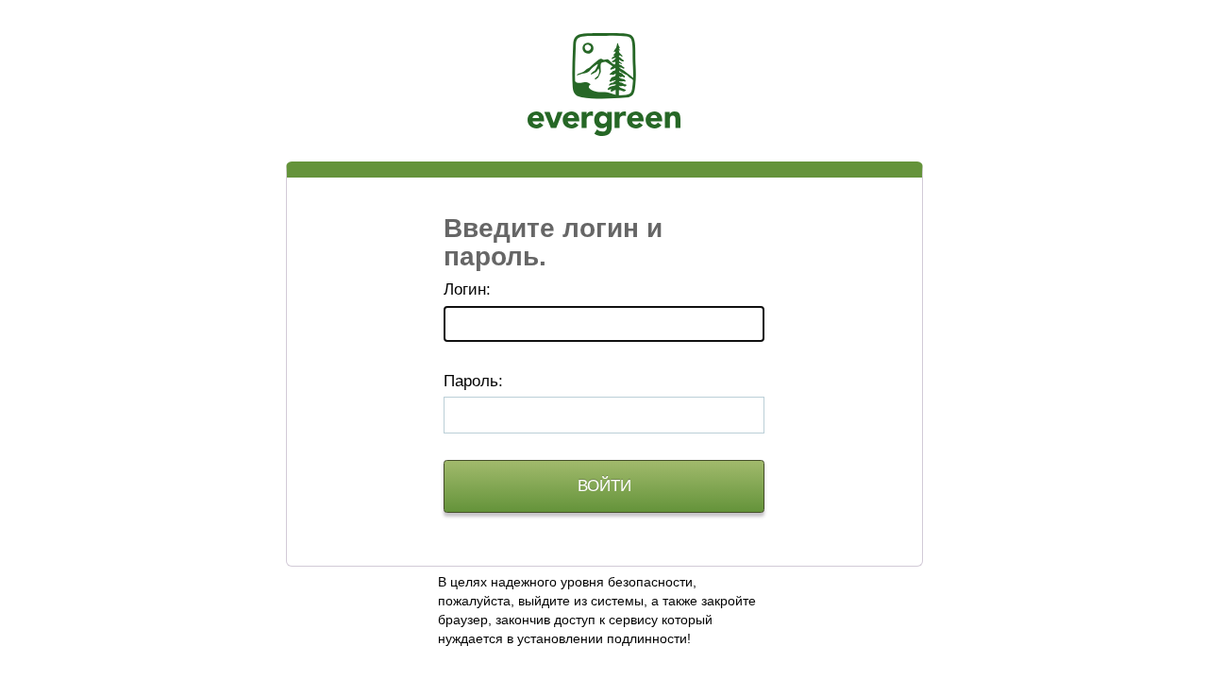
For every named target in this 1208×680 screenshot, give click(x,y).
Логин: (467, 289)
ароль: (473, 381)
